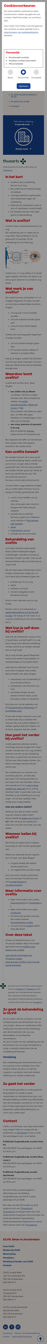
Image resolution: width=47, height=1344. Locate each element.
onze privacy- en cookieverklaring (21, 32)
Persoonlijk (23, 77)
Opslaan (23, 86)
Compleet (36, 77)
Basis (10, 77)
